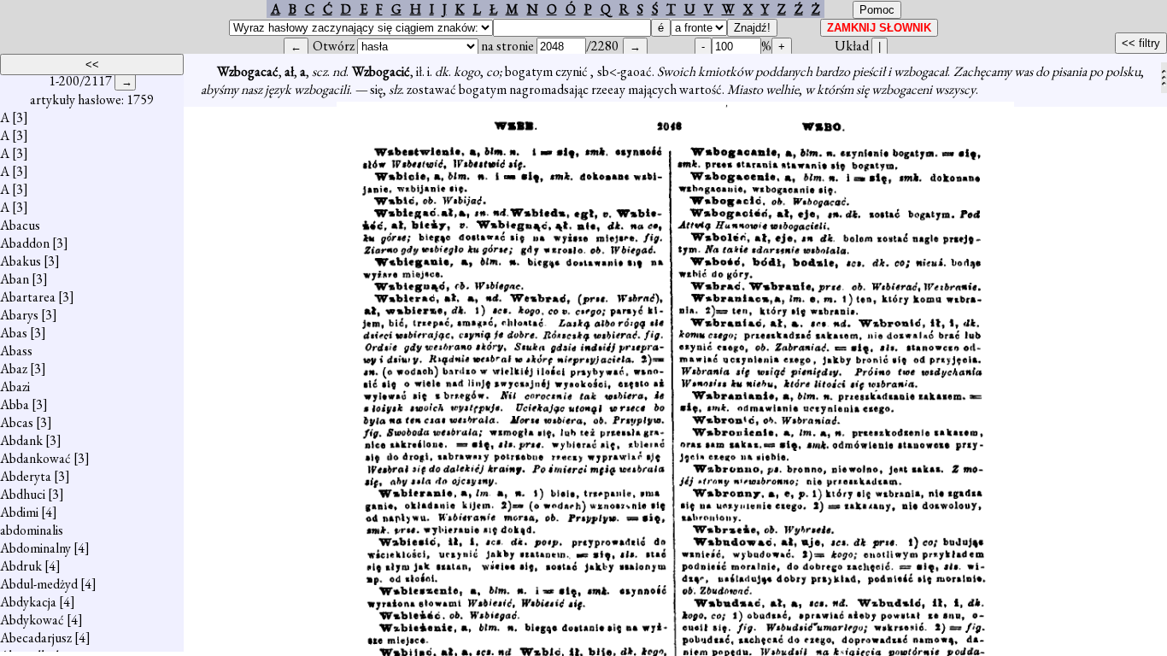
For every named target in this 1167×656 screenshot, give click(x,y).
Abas (13, 333)
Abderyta (25, 476)
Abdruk (21, 566)
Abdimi (19, 512)
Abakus (20, 261)
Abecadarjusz (36, 638)
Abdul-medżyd (39, 584)
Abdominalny (35, 548)
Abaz (13, 369)
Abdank (21, 440)
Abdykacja (28, 602)
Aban (14, 279)
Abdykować (32, 620)
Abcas (16, 422)
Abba (14, 404)
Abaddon (25, 243)
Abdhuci (22, 494)
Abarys (19, 315)
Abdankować (35, 458)
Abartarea (28, 297)
